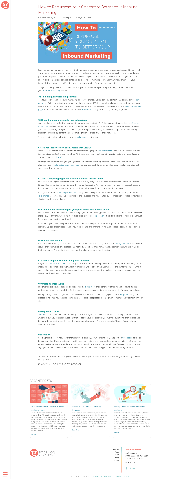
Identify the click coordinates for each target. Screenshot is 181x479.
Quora (41, 314)
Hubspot (57, 157)
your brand (127, 338)
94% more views (105, 150)
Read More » (34, 434)
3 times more (89, 287)
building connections (67, 192)
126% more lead (89, 109)
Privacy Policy (97, 476)
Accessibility (124, 476)
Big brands (44, 196)
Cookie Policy (107, 476)
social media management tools (66, 165)
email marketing (82, 137)
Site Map (116, 476)
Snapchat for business (59, 263)
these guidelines (122, 243)
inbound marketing (51, 90)
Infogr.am (124, 294)
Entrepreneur (97, 216)
